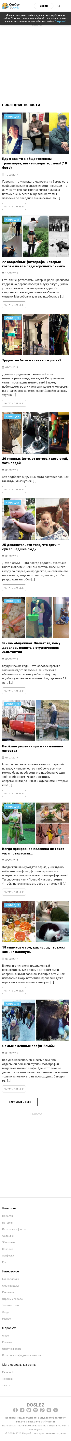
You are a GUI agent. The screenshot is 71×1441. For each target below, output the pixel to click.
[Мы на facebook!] (15, 1410)
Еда (4, 1262)
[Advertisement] (35, 63)
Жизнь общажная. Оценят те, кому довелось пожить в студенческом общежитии (31, 647)
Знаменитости (11, 1305)
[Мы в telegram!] (22, 1410)
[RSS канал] (55, 1410)
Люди (5, 1312)
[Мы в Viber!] (49, 1410)
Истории (7, 1222)
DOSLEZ (35, 1405)
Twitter (6, 1385)
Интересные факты (14, 1229)
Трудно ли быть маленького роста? (31, 360)
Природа (7, 1249)
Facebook (8, 1372)
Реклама (7, 1342)
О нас (5, 1335)
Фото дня (8, 1235)
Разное (6, 1318)
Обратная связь (11, 1348)
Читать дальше (13, 206)
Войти (43, 5)
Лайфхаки (8, 1255)
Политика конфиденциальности (21, 1355)
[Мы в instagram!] (35, 1410)
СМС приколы (10, 1285)
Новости (7, 1215)
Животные (8, 1242)
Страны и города (12, 1298)
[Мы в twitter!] (28, 1410)
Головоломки (10, 1279)
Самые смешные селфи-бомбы (28, 1046)
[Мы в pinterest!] (42, 1410)
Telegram (7, 1378)
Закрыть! (60, 21)
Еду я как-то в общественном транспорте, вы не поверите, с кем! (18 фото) (34, 163)
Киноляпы (8, 1292)
